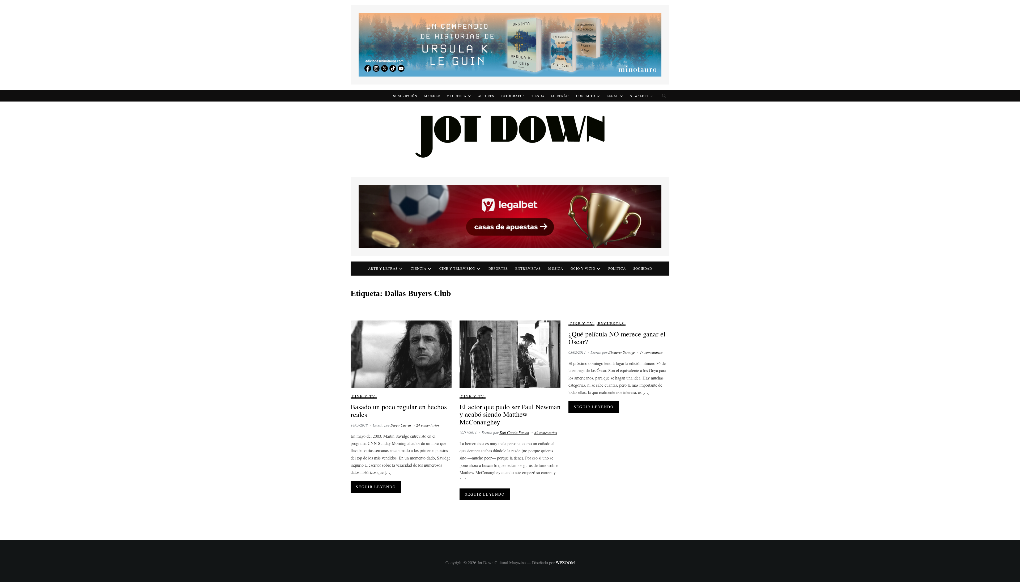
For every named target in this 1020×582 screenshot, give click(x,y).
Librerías (560, 96)
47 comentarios (651, 352)
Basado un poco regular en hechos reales (399, 410)
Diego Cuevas (400, 425)
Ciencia (418, 268)
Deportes (498, 268)
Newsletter (641, 96)
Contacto (585, 96)
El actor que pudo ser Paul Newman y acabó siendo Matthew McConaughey (510, 414)
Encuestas (611, 323)
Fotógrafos (513, 96)
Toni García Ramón (514, 432)
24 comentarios (427, 425)
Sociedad (642, 268)
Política (617, 268)
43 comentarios (545, 432)
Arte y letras (383, 268)
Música (555, 268)
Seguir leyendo (376, 486)
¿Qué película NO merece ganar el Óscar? (616, 337)
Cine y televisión (457, 268)
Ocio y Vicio (583, 268)
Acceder (432, 96)
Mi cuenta (456, 96)
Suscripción (405, 96)
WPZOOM (565, 562)
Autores (486, 96)
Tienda (538, 96)
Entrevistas (528, 268)
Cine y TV (363, 396)
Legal (612, 96)
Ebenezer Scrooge (621, 352)
